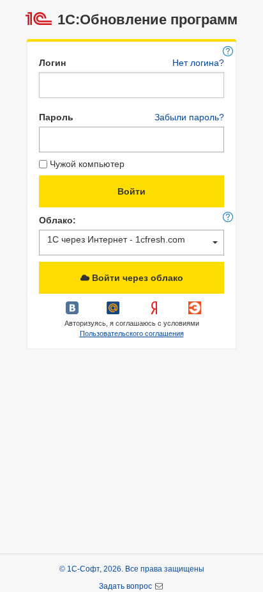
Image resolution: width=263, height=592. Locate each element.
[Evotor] (194, 312)
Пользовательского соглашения (132, 333)
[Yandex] (155, 312)
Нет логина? (198, 63)
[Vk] (73, 312)
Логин (52, 63)
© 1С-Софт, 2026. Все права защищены (131, 568)
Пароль (56, 117)
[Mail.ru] (114, 312)
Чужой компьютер (87, 164)
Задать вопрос (126, 586)
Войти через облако (136, 278)
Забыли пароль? (189, 117)
